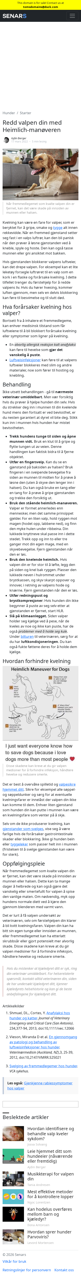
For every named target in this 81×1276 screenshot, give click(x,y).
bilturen (27, 636)
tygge (57, 227)
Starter (25, 113)
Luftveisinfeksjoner (25, 360)
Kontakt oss (64, 1270)
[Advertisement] (40, 64)
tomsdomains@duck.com (40, 7)
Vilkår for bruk (14, 1261)
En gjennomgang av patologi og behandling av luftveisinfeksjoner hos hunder (43, 1042)
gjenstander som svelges (23, 828)
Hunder (9, 113)
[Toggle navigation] (72, 16)
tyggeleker (19, 844)
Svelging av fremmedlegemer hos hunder (43, 1066)
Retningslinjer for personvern (27, 1270)
